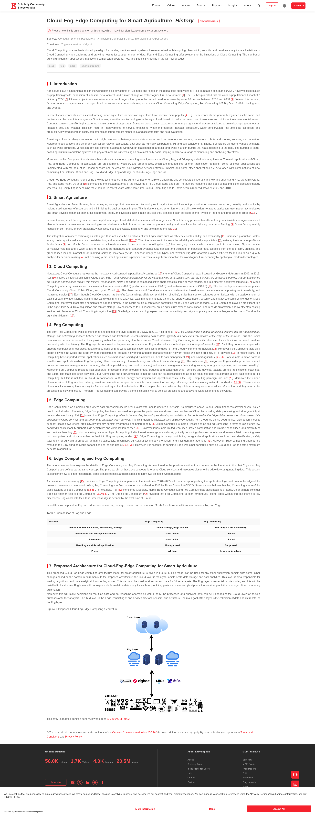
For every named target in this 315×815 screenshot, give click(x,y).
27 (183, 361)
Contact (192, 777)
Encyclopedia (249, 782)
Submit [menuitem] (297, 5)
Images (186, 5)
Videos (171, 5)
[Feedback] (295, 784)
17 (249, 282)
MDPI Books (248, 764)
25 (218, 357)
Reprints (217, 5)
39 (98, 493)
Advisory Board (195, 764)
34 (135, 436)
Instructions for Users (199, 768)
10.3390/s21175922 (118, 718)
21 (217, 344)
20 (176, 331)
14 (167, 244)
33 (137, 428)
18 (210, 286)
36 (124, 445)
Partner (191, 782)
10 (174, 228)
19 (114, 311)
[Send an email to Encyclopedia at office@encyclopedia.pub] (72, 782)
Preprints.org (249, 768)
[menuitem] (284, 5)
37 (128, 445)
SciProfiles (247, 777)
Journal (201, 5)
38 (131, 445)
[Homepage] (14, 6)
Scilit (244, 773)
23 (233, 352)
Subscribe (56, 782)
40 (102, 493)
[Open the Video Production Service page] (295, 775)
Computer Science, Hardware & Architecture (84, 38)
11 (223, 236)
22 (214, 348)
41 (106, 493)
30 (239, 382)
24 (187, 357)
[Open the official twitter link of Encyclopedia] (80, 782)
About (247, 5)
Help (190, 773)
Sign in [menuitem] (272, 5)
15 (85, 183)
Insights (232, 5)
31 (82, 415)
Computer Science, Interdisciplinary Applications (140, 38)
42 (145, 493)
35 (208, 440)
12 (131, 240)
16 (54, 277)
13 (134, 240)
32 (153, 424)
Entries (156, 5)
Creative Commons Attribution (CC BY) (135, 732)
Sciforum (247, 759)
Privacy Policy (73, 736)
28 (230, 378)
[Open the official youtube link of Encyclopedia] (95, 782)
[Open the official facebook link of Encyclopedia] (102, 782)
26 (222, 357)
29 (235, 382)
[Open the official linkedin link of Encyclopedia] (87, 782)
